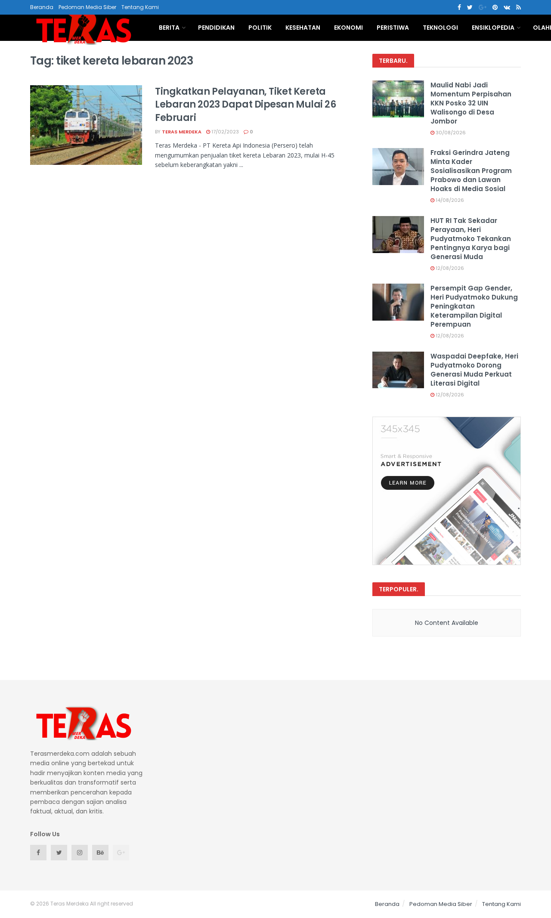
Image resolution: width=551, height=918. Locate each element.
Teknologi (440, 27)
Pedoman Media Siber (87, 7)
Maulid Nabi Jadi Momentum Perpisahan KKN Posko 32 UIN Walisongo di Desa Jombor (470, 103)
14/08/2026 (449, 200)
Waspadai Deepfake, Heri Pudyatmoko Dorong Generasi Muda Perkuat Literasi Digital (474, 370)
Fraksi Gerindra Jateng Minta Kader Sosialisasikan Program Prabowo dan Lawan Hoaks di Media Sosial (471, 170)
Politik (260, 27)
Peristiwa (393, 27)
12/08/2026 (449, 268)
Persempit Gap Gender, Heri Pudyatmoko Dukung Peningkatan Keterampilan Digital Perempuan (474, 306)
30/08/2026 (450, 132)
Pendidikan (216, 27)
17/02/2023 (224, 131)
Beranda (41, 7)
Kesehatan (302, 27)
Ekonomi (348, 27)
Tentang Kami (140, 7)
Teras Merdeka (181, 131)
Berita (169, 27)
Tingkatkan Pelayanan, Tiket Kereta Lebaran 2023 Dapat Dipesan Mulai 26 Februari (245, 105)
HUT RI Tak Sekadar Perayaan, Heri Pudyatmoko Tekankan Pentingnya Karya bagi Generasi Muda (470, 238)
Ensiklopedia (493, 27)
